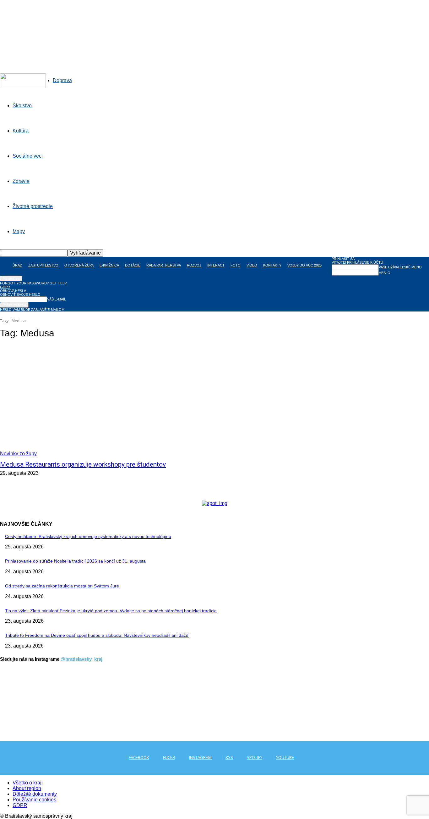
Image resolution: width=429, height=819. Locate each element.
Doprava (62, 80)
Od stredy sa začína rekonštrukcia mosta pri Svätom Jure (62, 585)
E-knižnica (109, 265)
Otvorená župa (79, 265)
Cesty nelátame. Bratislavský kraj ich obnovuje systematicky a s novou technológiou (88, 536)
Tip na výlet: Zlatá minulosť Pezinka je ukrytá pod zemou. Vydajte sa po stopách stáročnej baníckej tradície (111, 610)
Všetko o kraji (28, 782)
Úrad (17, 265)
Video (252, 265)
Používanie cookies (34, 799)
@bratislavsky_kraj (81, 659)
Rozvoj (194, 265)
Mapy (19, 231)
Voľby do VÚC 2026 (304, 265)
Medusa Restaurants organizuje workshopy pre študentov (83, 464)
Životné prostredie (33, 206)
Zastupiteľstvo (43, 265)
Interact (216, 265)
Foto (236, 265)
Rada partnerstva (163, 265)
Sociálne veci (28, 156)
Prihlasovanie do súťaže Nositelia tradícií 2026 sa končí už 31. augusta (75, 561)
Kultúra (21, 130)
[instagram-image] (36, 705)
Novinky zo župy (18, 453)
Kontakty (272, 265)
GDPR (5, 287)
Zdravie (21, 181)
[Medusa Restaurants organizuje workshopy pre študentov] (111, 401)
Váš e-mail (56, 299)
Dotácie (132, 265)
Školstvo (22, 105)
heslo (384, 273)
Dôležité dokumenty (35, 794)
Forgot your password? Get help (33, 283)
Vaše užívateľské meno (400, 267)
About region (27, 788)
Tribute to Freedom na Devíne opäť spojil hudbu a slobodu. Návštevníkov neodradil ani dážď (97, 635)
